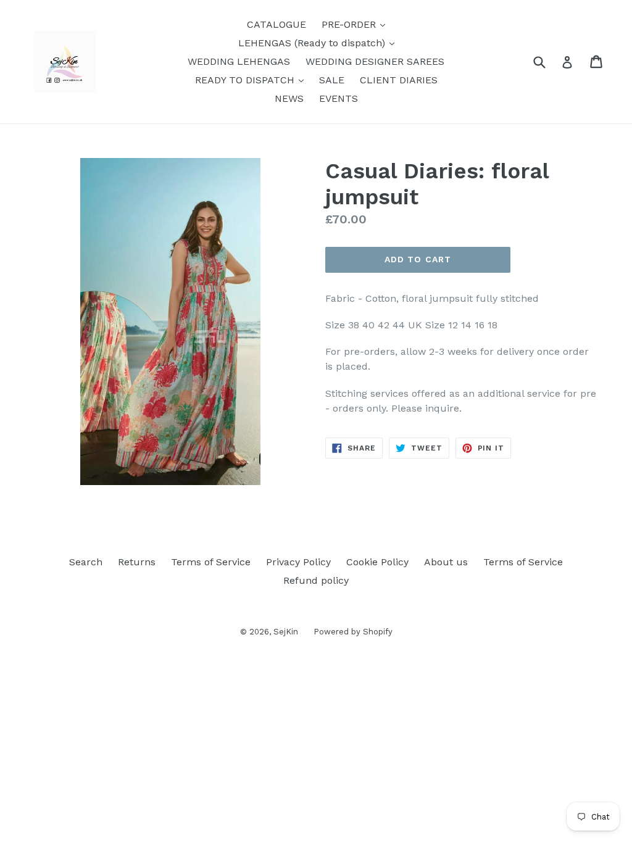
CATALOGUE (276, 24)
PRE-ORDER (356, 24)
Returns (137, 562)
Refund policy (316, 580)
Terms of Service (211, 562)
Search (85, 562)
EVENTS (338, 98)
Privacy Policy (298, 562)
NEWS (289, 98)
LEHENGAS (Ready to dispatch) (319, 42)
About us (446, 562)
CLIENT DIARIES (399, 80)
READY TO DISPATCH (252, 79)
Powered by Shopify (353, 631)
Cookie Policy (377, 562)
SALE (331, 80)
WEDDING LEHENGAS (239, 61)
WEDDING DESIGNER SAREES (375, 61)
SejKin (285, 631)
